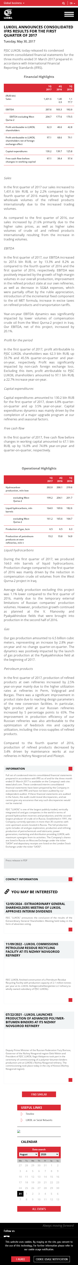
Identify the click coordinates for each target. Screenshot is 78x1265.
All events (39, 1209)
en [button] (71, 3)
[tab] (39, 769)
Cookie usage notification (52, 1259)
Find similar (39, 1094)
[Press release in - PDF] (70, 866)
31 (20, 1193)
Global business (13, 3)
